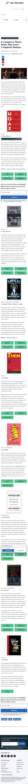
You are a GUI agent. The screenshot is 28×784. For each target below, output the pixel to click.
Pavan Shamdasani (7, 53)
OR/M (18, 770)
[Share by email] (3, 65)
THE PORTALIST (4, 770)
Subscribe (3, 14)
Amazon (7, 174)
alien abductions (12, 309)
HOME (3, 38)
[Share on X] (3, 59)
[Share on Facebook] (3, 57)
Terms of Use (19, 766)
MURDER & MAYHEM (5, 768)
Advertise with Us (20, 762)
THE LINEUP (3, 766)
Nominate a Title (20, 764)
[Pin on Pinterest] (3, 62)
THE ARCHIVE (3, 764)
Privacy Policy (20, 768)
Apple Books (20, 174)
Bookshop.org (21, 178)
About (6, 19)
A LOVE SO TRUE (4, 762)
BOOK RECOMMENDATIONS (12, 38)
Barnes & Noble (7, 178)
